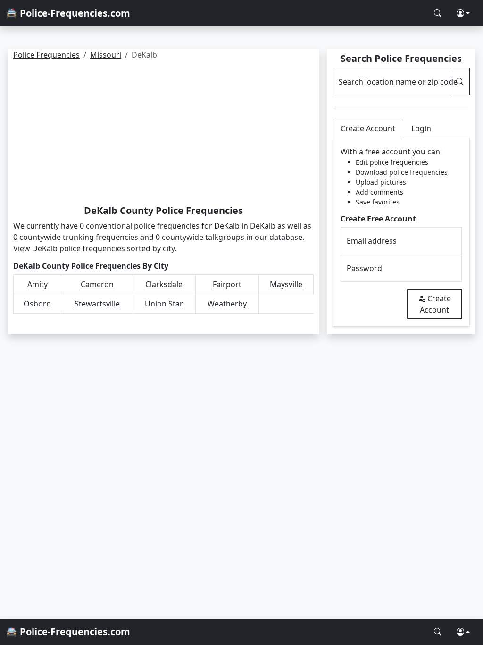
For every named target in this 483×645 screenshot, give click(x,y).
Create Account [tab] (368, 128)
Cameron (97, 284)
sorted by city (151, 248)
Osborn (37, 303)
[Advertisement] (163, 134)
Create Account (435, 304)
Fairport (227, 284)
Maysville (286, 284)
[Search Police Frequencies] (437, 13)
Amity (37, 284)
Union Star (164, 303)
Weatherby (227, 303)
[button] (463, 13)
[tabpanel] (401, 232)
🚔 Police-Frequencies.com (68, 13)
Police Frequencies (46, 55)
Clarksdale (164, 284)
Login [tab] (421, 128)
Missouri (105, 55)
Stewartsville (97, 303)
